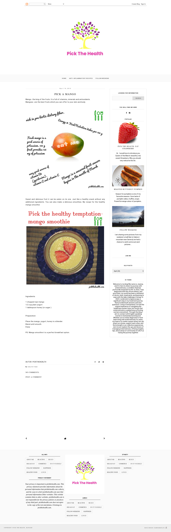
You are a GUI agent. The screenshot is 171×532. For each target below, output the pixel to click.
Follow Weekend (128, 230)
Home (64, 78)
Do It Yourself (55, 464)
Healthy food (32, 366)
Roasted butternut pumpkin (128, 189)
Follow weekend (102, 78)
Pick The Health (19, 527)
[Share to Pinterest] (103, 362)
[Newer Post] (26, 438)
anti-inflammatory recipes (81, 78)
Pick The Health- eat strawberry (128, 147)
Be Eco (50, 459)
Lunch (43, 472)
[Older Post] (104, 438)
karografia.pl (159, 527)
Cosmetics (42, 464)
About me (30, 459)
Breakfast (31, 464)
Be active (41, 459)
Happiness (47, 468)
